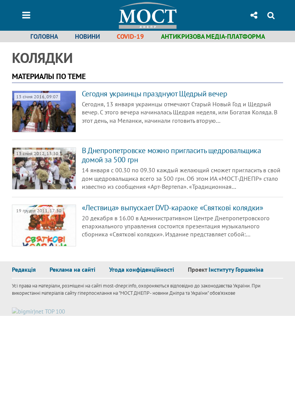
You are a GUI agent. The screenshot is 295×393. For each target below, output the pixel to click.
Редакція (24, 269)
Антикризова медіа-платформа (213, 36)
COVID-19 (130, 36)
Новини (87, 36)
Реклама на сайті (72, 269)
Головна (44, 36)
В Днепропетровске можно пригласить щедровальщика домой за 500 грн (171, 155)
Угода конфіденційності (141, 269)
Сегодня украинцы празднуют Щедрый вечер (154, 94)
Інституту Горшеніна (236, 269)
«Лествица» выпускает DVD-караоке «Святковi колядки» (173, 208)
